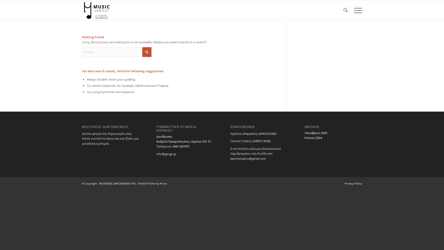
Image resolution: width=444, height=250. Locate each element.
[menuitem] (345, 10)
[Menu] (356, 10)
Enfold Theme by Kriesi (152, 183)
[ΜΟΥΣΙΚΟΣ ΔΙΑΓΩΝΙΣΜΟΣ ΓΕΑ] (96, 10)
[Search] (345, 10)
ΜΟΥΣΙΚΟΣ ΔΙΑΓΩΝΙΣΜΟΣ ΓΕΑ (117, 183)
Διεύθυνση (164, 136)
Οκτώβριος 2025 (316, 133)
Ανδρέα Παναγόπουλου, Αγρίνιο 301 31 (183, 141)
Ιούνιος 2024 (313, 138)
